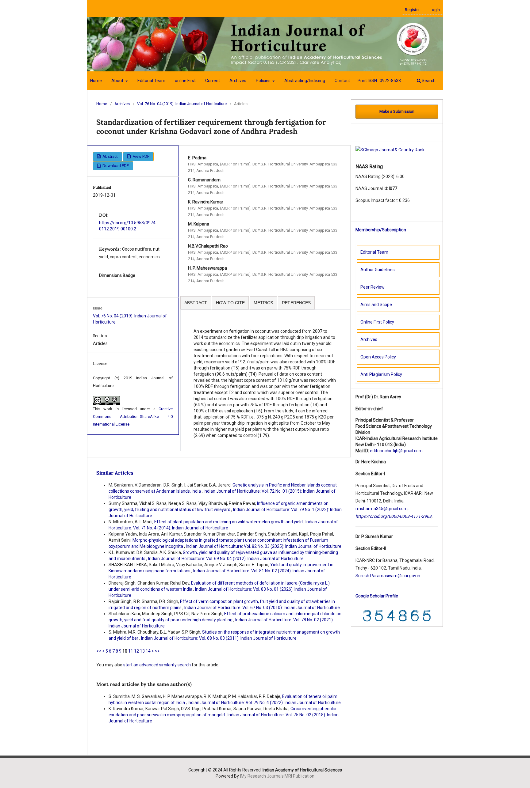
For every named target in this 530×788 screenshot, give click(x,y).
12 (136, 651)
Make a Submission (396, 111)
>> (157, 651)
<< (98, 651)
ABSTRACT (195, 302)
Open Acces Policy (378, 356)
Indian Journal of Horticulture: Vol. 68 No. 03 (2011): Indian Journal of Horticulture (219, 638)
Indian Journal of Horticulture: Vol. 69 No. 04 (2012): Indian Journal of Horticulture (226, 558)
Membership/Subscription (380, 229)
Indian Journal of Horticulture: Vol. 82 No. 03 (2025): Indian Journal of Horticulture (263, 546)
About (117, 80)
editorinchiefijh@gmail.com (396, 450)
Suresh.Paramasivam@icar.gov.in (387, 575)
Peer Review (372, 287)
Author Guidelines (377, 269)
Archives (237, 80)
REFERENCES (296, 302)
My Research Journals (262, 776)
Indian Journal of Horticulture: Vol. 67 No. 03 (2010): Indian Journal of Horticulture (262, 607)
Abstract (110, 156)
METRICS (263, 302)
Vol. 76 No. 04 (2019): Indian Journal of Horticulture (182, 103)
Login (435, 9)
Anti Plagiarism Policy (381, 374)
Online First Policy (377, 322)
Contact (342, 80)
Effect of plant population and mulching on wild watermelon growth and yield (229, 521)
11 (130, 651)
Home (96, 80)
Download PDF (115, 165)
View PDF (140, 156)
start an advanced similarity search (157, 664)
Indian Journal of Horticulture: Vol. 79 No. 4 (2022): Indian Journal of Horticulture (264, 702)
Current (212, 80)
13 (142, 651)
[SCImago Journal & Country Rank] (389, 149)
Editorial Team (151, 80)
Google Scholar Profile (376, 595)
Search (428, 80)
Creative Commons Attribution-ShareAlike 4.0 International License (133, 416)
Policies (263, 80)
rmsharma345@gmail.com (381, 508)
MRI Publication (299, 776)
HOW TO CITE (230, 302)
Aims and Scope (376, 304)
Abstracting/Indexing (304, 80)
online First (185, 80)
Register (412, 9)
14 (148, 651)
